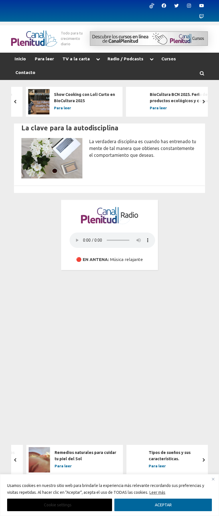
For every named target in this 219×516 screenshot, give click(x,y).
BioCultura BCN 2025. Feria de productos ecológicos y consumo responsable (175, 98)
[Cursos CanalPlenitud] (149, 38)
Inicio (20, 58)
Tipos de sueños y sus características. (163, 456)
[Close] (213, 479)
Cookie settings (58, 505)
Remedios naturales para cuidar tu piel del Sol (79, 456)
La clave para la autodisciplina (69, 127)
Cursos (168, 58)
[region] (109, 495)
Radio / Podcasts (125, 58)
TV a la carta (76, 58)
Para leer (44, 58)
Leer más (157, 492)
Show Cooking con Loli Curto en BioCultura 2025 (78, 97)
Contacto (25, 72)
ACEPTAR (163, 505)
